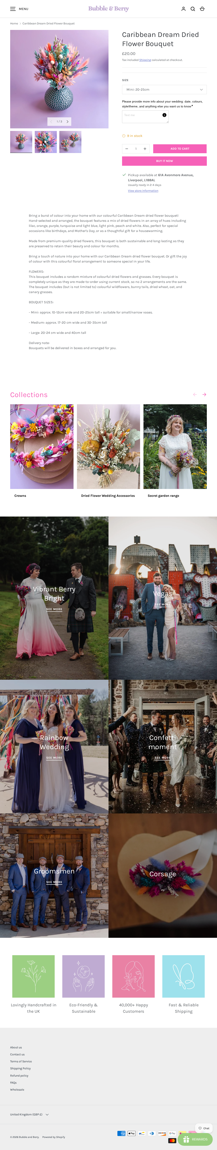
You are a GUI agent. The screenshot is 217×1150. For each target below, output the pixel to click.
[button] (193, 9)
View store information (143, 190)
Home (14, 23)
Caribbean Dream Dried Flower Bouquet (48, 23)
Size (125, 80)
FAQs (13, 1082)
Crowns (20, 496)
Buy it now (164, 161)
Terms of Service (21, 1061)
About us (16, 1047)
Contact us (17, 1054)
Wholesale (17, 1089)
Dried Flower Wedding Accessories (108, 496)
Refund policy (19, 1075)
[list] (59, 79)
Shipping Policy (20, 1068)
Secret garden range (163, 496)
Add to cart (180, 148)
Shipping (145, 60)
